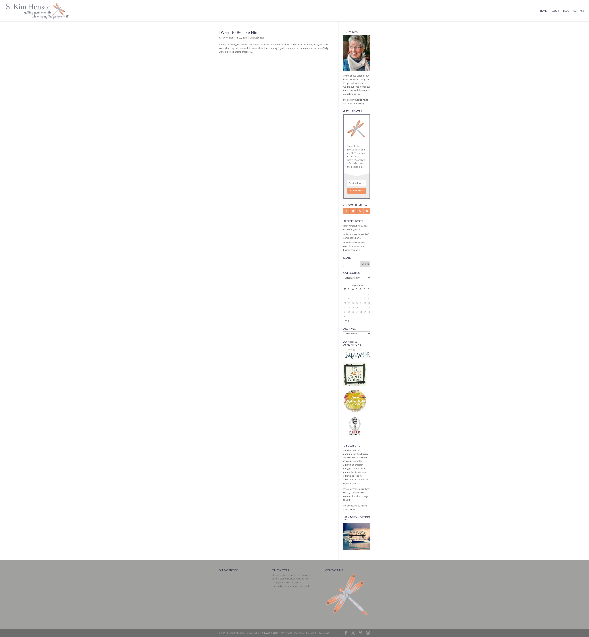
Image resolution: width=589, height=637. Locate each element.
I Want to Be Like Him (239, 32)
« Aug (346, 320)
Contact (578, 11)
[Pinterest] (360, 633)
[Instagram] (368, 633)
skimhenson (227, 37)
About (555, 11)
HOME (543, 11)
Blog (566, 11)
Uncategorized (257, 37)
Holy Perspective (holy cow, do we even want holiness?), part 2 (354, 246)
